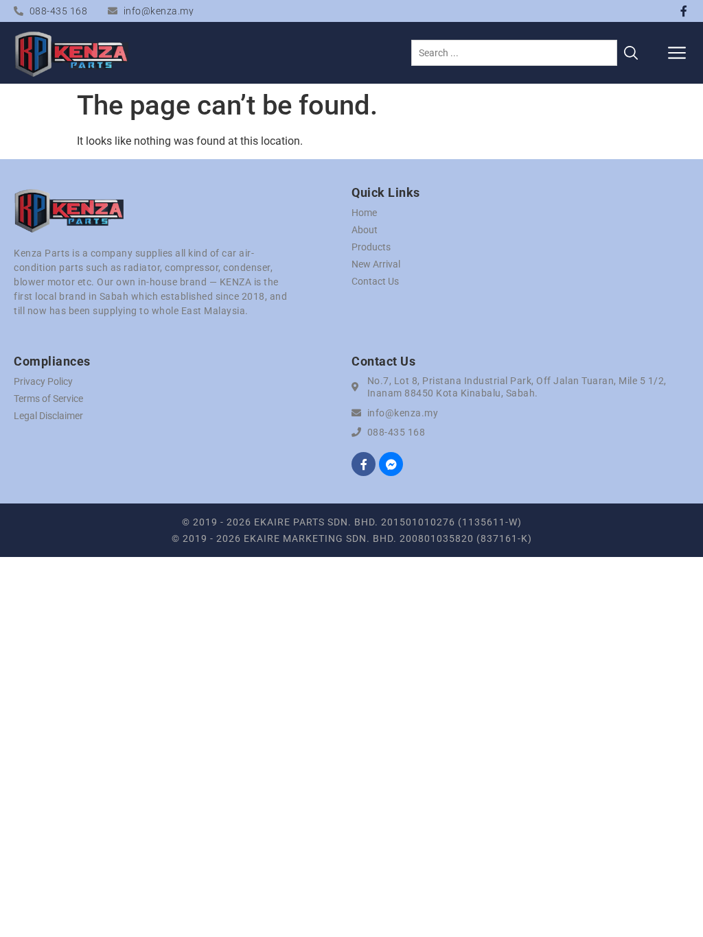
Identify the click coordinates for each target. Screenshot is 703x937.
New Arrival (376, 264)
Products (371, 246)
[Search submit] (631, 53)
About (365, 229)
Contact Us (375, 281)
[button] (677, 52)
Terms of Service (48, 398)
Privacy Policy (43, 381)
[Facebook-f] (683, 10)
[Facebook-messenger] (391, 464)
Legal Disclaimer (48, 415)
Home (364, 212)
